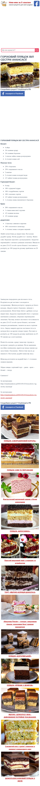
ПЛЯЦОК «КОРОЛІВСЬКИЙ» (20, 656)
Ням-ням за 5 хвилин (20, 2)
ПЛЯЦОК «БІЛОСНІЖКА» (20, 531)
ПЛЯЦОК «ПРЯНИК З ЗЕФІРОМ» (20, 685)
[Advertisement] (20, 27)
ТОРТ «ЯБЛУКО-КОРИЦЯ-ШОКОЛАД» (20, 592)
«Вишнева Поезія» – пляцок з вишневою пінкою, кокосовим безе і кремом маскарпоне (20, 624)
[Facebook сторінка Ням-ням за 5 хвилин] (36, 2)
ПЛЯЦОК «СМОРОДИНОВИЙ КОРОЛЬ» (20, 441)
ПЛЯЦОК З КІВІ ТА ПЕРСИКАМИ (20, 470)
